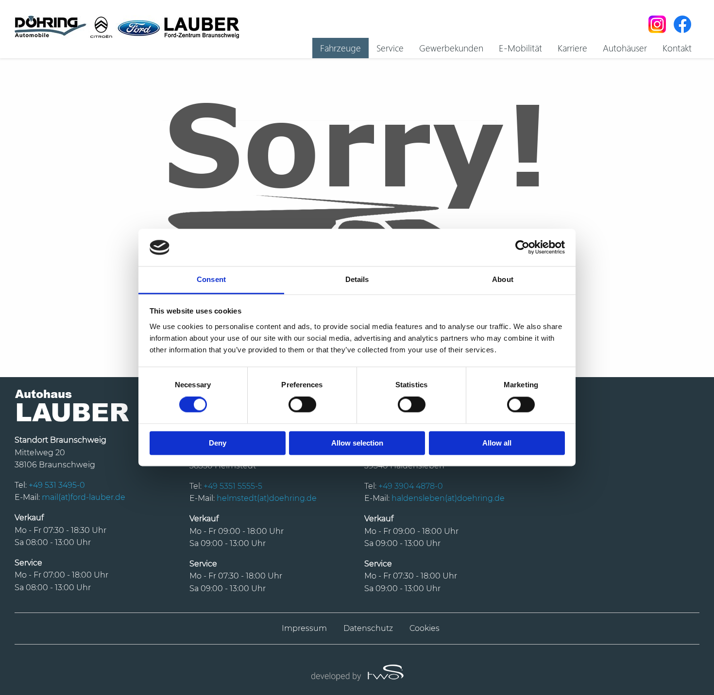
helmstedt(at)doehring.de (267, 498)
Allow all (496, 443)
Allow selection (357, 443)
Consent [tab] (211, 279)
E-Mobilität (520, 47)
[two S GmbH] (357, 671)
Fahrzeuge (340, 47)
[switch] (302, 405)
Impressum (304, 628)
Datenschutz (368, 628)
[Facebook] (682, 24)
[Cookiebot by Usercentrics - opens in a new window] (522, 247)
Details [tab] (357, 279)
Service (390, 47)
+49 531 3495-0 (57, 485)
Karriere (572, 47)
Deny (217, 443)
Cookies (424, 628)
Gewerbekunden (451, 47)
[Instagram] (657, 24)
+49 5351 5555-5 (233, 486)
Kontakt (677, 47)
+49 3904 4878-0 (410, 486)
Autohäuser (625, 47)
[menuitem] (340, 48)
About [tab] (502, 279)
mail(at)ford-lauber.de (83, 497)
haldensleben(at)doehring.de (448, 498)
